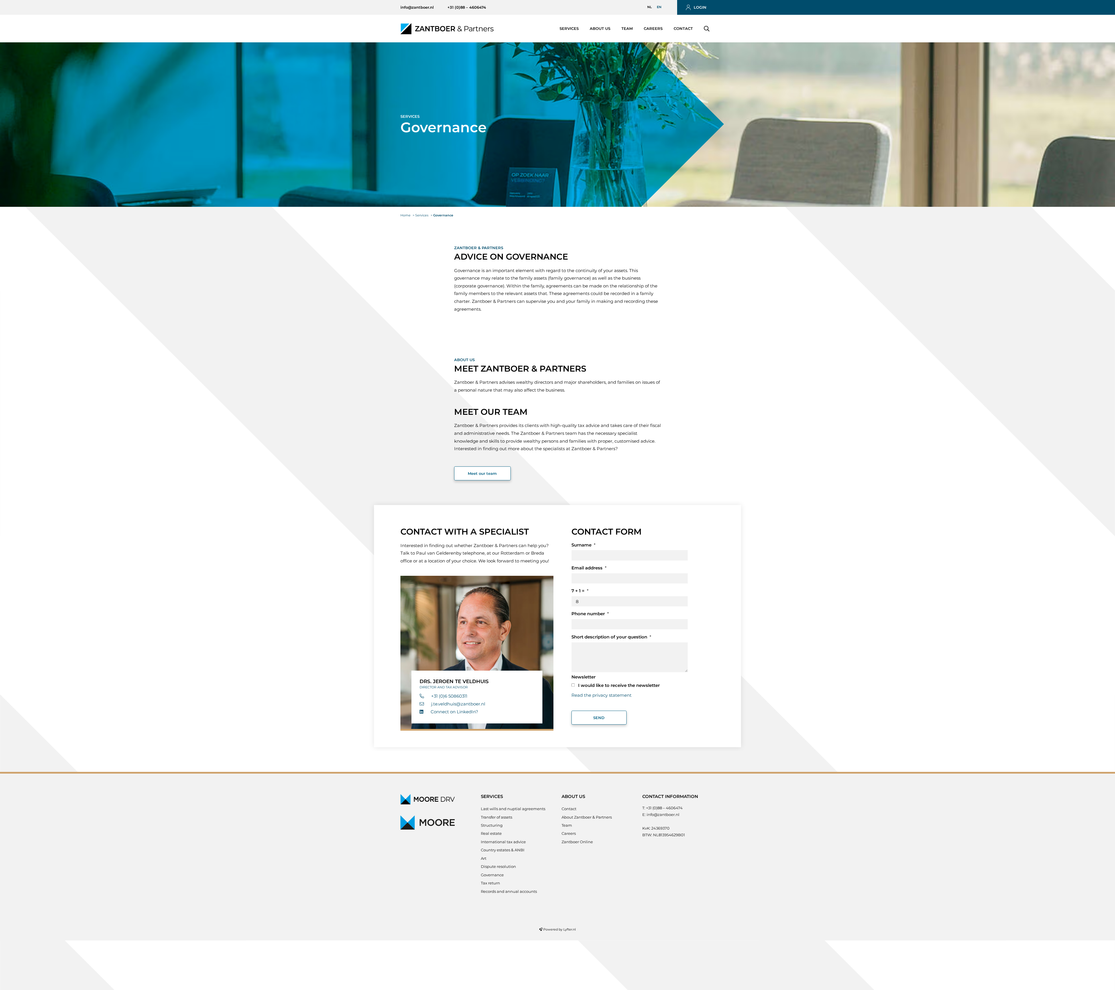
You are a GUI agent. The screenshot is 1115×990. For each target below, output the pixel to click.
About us (600, 28)
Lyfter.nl (569, 929)
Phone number (588, 613)
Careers (653, 28)
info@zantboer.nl (417, 7)
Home (405, 215)
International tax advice (503, 841)
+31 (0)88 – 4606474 (466, 7)
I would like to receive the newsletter (619, 685)
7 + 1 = (578, 590)
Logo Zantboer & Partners (445, 28)
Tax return (490, 883)
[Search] (706, 29)
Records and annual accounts (509, 891)
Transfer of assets (496, 817)
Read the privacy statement (601, 695)
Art (483, 858)
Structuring (492, 825)
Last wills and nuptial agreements (513, 808)
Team (627, 28)
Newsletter (583, 677)
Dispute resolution (498, 866)
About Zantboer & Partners (587, 817)
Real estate (491, 833)
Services (569, 28)
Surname (581, 545)
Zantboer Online (577, 841)
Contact (683, 28)
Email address (587, 568)
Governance (492, 875)
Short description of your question (609, 637)
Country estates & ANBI (502, 850)
